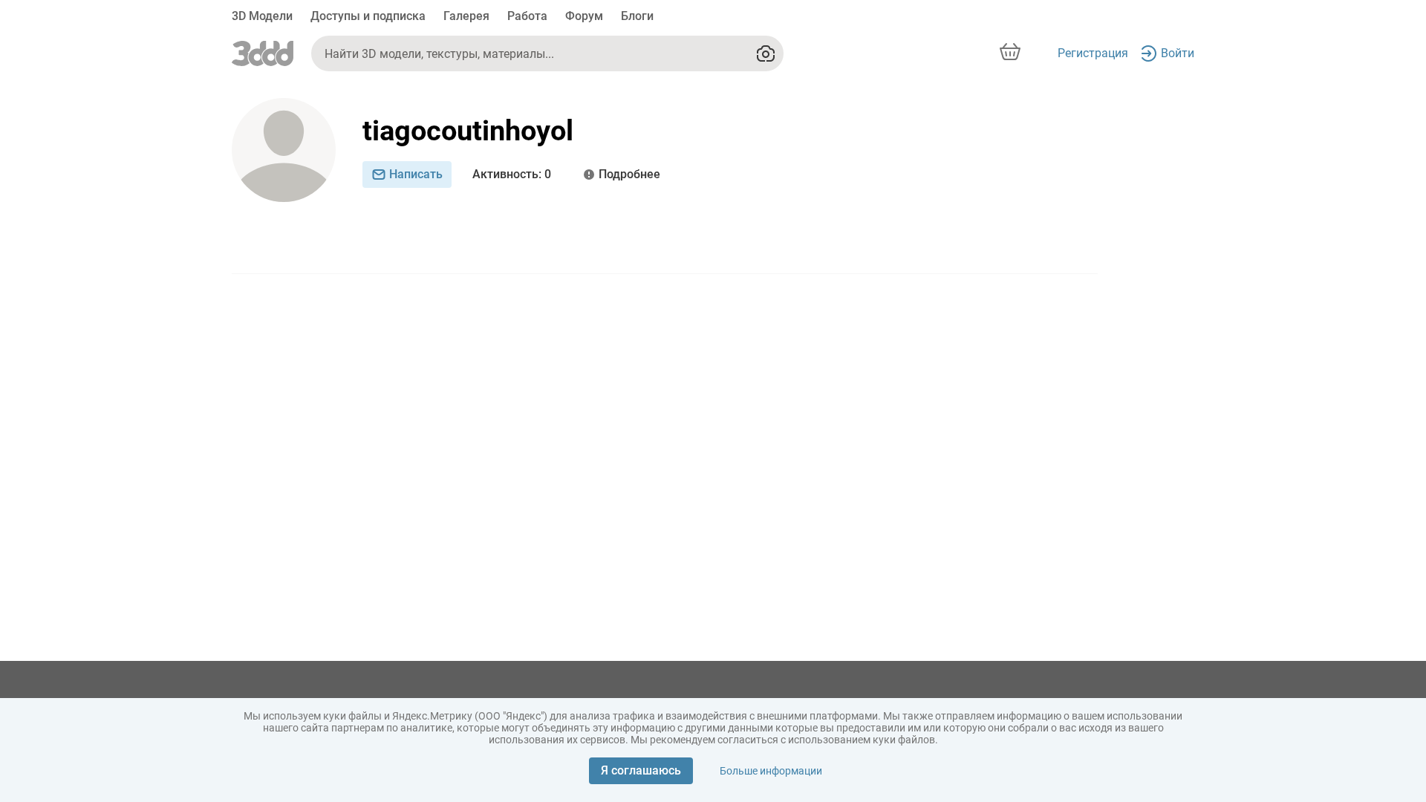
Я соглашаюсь (641, 770)
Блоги (637, 16)
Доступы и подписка (368, 16)
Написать (416, 174)
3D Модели (262, 16)
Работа (527, 16)
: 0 (511, 174)
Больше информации (771, 771)
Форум (584, 16)
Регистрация (1093, 53)
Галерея (466, 16)
